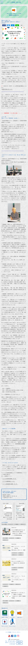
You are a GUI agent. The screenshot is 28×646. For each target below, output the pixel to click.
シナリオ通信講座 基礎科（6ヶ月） (10, 484)
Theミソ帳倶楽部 (10, 57)
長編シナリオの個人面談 (17, 102)
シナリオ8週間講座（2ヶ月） (8, 481)
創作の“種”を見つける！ (7, 89)
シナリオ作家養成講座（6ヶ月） (9, 478)
